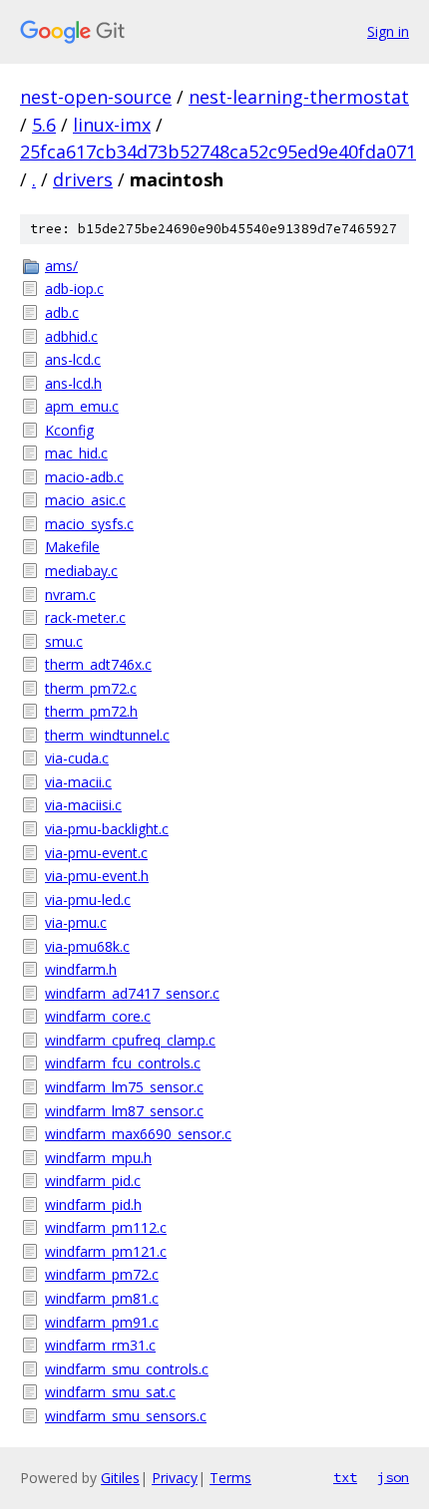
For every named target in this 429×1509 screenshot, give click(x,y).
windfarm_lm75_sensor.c (124, 1086)
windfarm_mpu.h (98, 1157)
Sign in (388, 31)
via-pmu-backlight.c (107, 828)
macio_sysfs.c (89, 523)
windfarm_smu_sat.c (110, 1391)
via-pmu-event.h (97, 875)
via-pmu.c (76, 922)
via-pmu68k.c (87, 946)
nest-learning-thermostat (299, 97)
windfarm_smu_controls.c (127, 1368)
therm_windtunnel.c (107, 735)
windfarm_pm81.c (102, 1298)
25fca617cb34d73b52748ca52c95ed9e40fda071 (218, 151)
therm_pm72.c (91, 688)
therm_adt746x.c (98, 664)
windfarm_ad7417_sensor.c (132, 993)
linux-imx (112, 125)
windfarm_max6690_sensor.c (138, 1133)
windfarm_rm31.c (100, 1345)
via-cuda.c (77, 758)
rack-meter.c (85, 617)
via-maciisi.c (83, 804)
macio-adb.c (84, 476)
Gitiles (120, 1477)
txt (345, 1477)
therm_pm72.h (91, 711)
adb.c (62, 312)
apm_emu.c (82, 406)
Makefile (72, 546)
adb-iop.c (74, 288)
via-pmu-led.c (88, 899)
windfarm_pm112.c (106, 1227)
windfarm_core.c (98, 1016)
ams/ (61, 265)
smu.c (64, 641)
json (393, 1477)
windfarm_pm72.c (102, 1274)
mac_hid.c (76, 453)
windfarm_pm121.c (106, 1251)
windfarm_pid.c (93, 1180)
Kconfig (69, 430)
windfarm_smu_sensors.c (126, 1415)
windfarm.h (81, 969)
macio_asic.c (85, 499)
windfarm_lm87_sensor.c (124, 1110)
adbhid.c (71, 336)
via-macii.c (78, 781)
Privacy (175, 1477)
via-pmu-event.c (96, 852)
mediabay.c (81, 570)
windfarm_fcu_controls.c (123, 1063)
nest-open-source (96, 97)
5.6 (44, 125)
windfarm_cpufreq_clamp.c (130, 1040)
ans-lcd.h (73, 383)
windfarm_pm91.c (102, 1322)
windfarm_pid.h (93, 1204)
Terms (230, 1477)
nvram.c (70, 594)
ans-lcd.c (73, 359)
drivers (83, 179)
